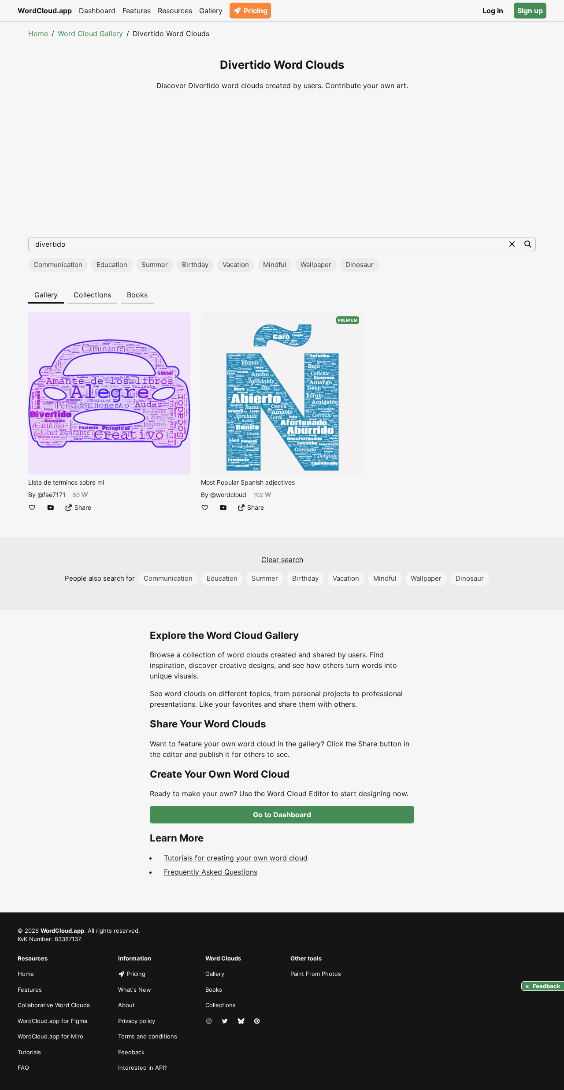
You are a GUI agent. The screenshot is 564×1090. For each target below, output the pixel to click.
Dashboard (97, 10)
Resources (175, 10)
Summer (154, 264)
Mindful (274, 264)
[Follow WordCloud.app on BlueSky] (241, 1021)
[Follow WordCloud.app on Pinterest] (257, 1021)
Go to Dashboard (282, 814)
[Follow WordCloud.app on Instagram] (209, 1021)
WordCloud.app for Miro (50, 1036)
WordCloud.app (45, 10)
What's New (134, 989)
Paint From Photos (315, 973)
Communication (57, 264)
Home (38, 33)
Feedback (131, 1052)
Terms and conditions (147, 1036)
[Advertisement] (282, 164)
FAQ (23, 1067)
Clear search (282, 559)
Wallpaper (316, 264)
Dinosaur (359, 264)
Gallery (211, 10)
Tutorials (29, 1052)
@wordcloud (228, 494)
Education (111, 264)
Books (137, 294)
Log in (492, 10)
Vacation (236, 264)
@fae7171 (51, 494)
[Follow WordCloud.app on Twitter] (225, 1021)
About (126, 1004)
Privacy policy (136, 1020)
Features (136, 10)
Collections (92, 294)
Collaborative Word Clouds (54, 1004)
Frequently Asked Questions (210, 872)
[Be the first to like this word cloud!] (32, 507)
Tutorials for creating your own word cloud (236, 857)
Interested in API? (142, 1067)
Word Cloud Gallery (90, 33)
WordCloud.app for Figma (52, 1020)
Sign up (530, 10)
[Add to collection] (50, 507)
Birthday (195, 264)
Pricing (255, 10)
